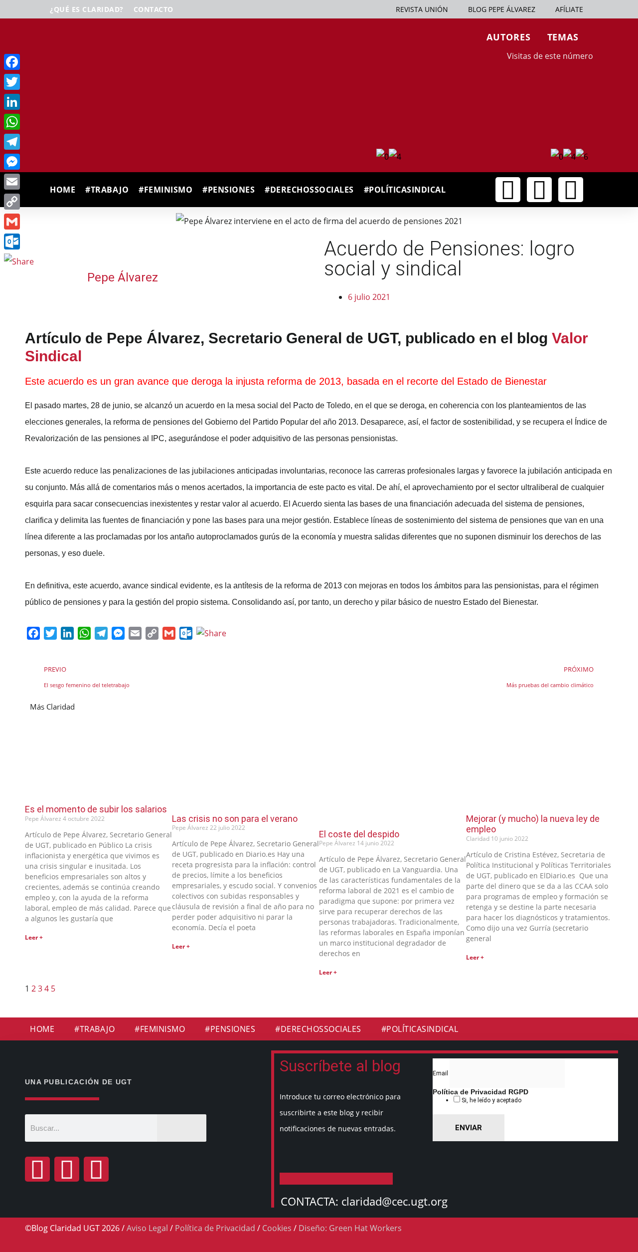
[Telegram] (19, 142)
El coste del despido (359, 834)
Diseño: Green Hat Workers (350, 1228)
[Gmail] (19, 222)
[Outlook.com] (19, 241)
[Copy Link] (19, 202)
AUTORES (508, 37)
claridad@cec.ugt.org (394, 1201)
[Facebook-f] (507, 189)
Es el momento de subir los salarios (96, 809)
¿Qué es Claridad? (87, 9)
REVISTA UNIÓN (422, 9)
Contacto (153, 9)
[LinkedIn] (19, 102)
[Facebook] (37, 1169)
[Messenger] (19, 162)
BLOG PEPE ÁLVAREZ (501, 9)
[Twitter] (539, 189)
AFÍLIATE (569, 9)
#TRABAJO (107, 189)
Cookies (277, 1228)
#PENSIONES (228, 189)
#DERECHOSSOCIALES (309, 189)
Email (441, 1073)
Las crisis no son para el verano (235, 818)
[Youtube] (570, 189)
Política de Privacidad (215, 1228)
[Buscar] (181, 1128)
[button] (484, 190)
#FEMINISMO (165, 189)
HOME (62, 189)
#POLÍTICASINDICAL (405, 189)
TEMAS (563, 37)
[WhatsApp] (19, 122)
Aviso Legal (147, 1228)
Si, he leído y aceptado (490, 1100)
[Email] (19, 182)
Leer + (34, 937)
